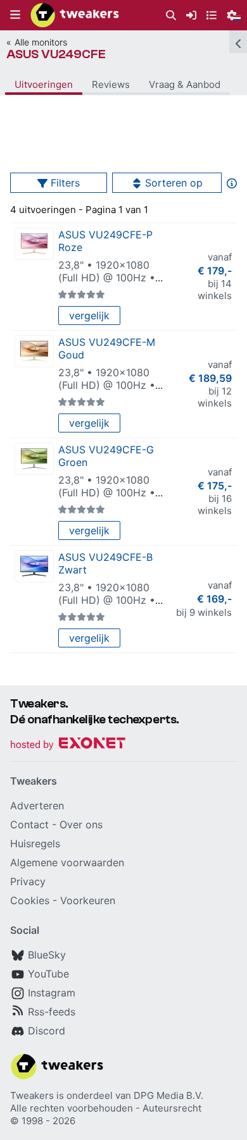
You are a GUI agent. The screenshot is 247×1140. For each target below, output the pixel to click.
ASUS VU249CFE (56, 54)
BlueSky (47, 954)
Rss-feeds (51, 1011)
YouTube (48, 973)
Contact (29, 824)
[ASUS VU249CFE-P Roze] (34, 243)
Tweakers (32, 1095)
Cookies (29, 900)
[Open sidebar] (238, 41)
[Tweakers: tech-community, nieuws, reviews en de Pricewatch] (74, 15)
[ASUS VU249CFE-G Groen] (34, 458)
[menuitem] (171, 15)
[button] (15, 15)
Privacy (28, 881)
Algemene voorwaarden (67, 862)
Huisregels (35, 843)
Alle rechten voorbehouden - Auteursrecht (105, 1108)
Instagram (51, 992)
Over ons (81, 824)
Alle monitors (41, 42)
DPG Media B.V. (168, 1095)
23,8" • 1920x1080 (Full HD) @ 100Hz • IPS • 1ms (106, 278)
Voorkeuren (87, 900)
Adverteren (37, 805)
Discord (46, 1030)
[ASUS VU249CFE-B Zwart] (34, 566)
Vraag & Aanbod (184, 84)
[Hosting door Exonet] (67, 745)
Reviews (111, 84)
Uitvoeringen (44, 84)
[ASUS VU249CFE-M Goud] (34, 351)
